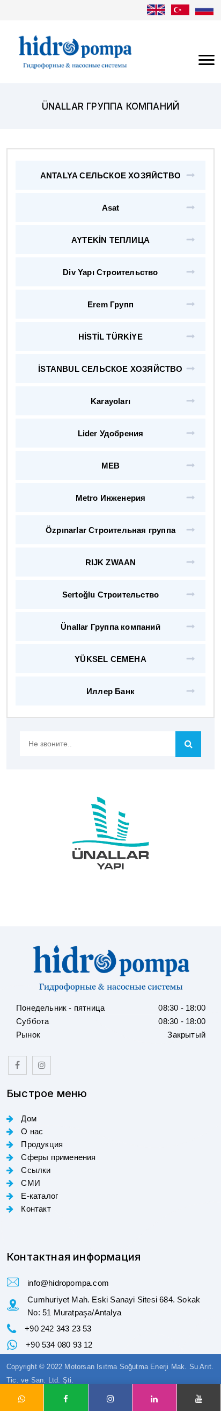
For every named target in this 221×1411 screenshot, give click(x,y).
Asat (111, 207)
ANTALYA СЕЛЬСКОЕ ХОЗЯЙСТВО (110, 175)
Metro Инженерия (111, 497)
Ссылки (34, 1170)
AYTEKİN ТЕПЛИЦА (110, 239)
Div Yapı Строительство (110, 272)
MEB (110, 465)
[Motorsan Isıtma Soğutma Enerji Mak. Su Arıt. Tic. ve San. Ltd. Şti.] (110, 52)
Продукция (41, 1144)
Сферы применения (57, 1157)
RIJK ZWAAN (110, 562)
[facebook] (17, 1065)
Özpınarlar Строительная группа (110, 530)
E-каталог (38, 1195)
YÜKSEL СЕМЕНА (110, 659)
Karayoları (110, 401)
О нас (31, 1131)
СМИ (29, 1182)
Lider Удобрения (111, 433)
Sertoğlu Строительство (110, 594)
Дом (27, 1118)
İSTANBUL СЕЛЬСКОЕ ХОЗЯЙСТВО (110, 368)
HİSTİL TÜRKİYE (110, 336)
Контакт (35, 1208)
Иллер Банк (110, 691)
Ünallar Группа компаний (110, 626)
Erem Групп (110, 304)
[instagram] (41, 1065)
